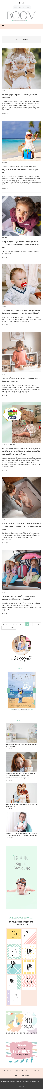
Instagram (19, 1070)
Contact (36, 1070)
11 (39, 624)
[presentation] (8, 690)
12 (4, 628)
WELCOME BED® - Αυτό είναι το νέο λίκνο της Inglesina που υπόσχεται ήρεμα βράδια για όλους (21, 526)
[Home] (21, 16)
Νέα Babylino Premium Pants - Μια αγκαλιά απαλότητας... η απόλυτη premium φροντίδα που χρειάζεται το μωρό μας (21, 451)
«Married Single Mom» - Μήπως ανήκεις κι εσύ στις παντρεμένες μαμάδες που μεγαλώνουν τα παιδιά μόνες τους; (20, 776)
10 (35, 624)
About (28, 1070)
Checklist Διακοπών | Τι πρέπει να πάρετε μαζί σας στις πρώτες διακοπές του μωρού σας (20, 169)
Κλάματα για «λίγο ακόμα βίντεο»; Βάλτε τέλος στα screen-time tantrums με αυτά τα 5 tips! (21, 244)
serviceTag (21, 1086)
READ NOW (5, 113)
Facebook (8, 1070)
